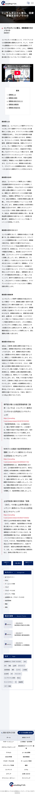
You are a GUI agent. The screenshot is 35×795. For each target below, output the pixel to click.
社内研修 (6, 673)
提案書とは (12, 95)
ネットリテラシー (8, 682)
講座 (6, 604)
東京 (13, 669)
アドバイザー (18, 673)
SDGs (6, 580)
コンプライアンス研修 (9, 678)
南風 (10, 665)
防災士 (18, 678)
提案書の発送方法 (14, 108)
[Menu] (32, 3)
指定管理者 (8, 600)
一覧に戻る (17, 563)
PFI (16, 682)
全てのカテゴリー (10, 577)
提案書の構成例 (14, 104)
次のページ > (28, 563)
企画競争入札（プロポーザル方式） (15, 597)
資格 (6, 607)
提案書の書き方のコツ (16, 101)
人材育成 (25, 669)
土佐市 (14, 665)
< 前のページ (7, 563)
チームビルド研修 (10, 584)
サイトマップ (26, 778)
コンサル (18, 669)
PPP (12, 673)
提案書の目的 (13, 98)
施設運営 (21, 682)
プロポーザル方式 (10, 590)
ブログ (7, 587)
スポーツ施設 (7, 686)
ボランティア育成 (10, 594)
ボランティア (21, 665)
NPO (5, 665)
